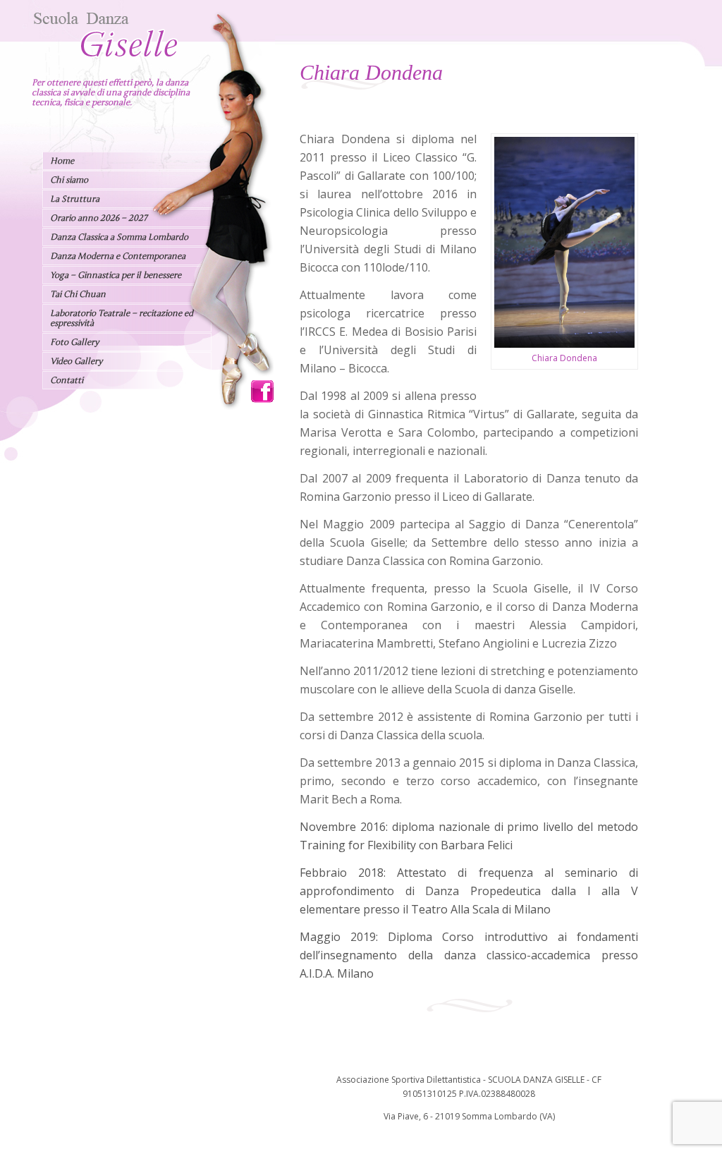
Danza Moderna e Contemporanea (117, 256)
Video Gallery (76, 361)
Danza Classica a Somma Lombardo (119, 237)
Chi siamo (69, 180)
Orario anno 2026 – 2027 (98, 218)
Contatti (66, 380)
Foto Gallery (74, 342)
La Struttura (74, 199)
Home (62, 161)
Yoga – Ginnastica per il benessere (115, 275)
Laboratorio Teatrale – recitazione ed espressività (121, 318)
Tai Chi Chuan (78, 294)
